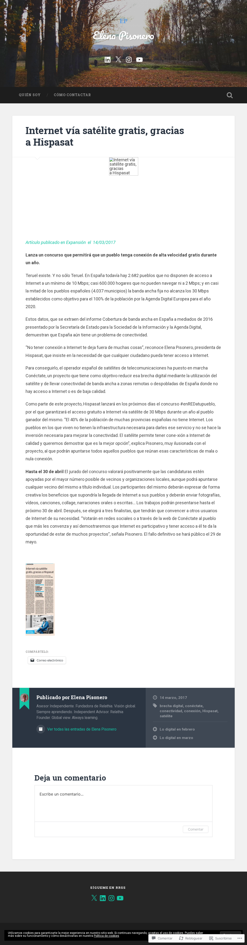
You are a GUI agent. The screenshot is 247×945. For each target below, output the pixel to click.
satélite (166, 716)
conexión (192, 711)
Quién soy (30, 95)
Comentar (195, 829)
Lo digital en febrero (177, 729)
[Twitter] (118, 59)
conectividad (171, 711)
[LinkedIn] (103, 898)
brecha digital (171, 706)
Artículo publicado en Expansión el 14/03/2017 (71, 242)
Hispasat (210, 711)
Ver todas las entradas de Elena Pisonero (81, 729)
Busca (230, 95)
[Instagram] (129, 59)
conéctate (194, 706)
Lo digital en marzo (176, 738)
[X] (94, 898)
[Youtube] (139, 59)
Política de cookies (106, 936)
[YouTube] (120, 898)
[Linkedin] (107, 59)
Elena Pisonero (123, 35)
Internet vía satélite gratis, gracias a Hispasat (105, 136)
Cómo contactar (72, 95)
